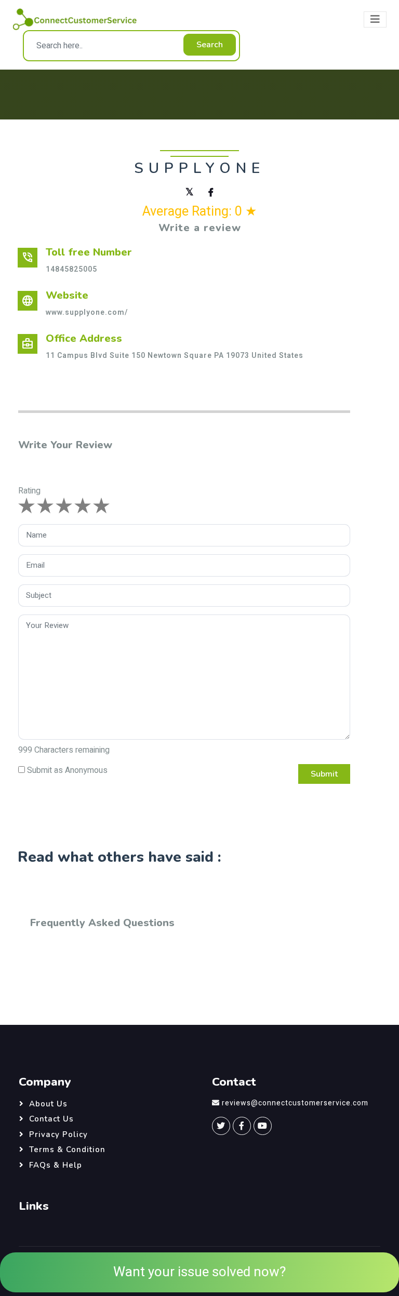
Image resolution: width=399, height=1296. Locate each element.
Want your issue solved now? (199, 1272)
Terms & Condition (67, 1149)
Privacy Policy (58, 1134)
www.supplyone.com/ (87, 312)
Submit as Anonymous (67, 770)
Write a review (199, 228)
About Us (48, 1104)
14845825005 (71, 269)
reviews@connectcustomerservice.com (295, 1103)
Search (209, 44)
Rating (29, 491)
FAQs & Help (55, 1165)
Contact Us (51, 1119)
